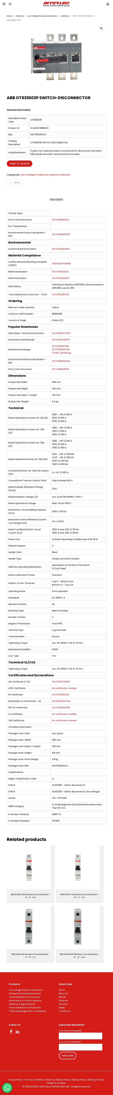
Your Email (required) (70, 1042)
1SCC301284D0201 (61, 234)
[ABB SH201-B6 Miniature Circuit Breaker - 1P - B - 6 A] (30, 927)
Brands (62, 997)
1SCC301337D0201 (61, 681)
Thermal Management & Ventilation (27, 1011)
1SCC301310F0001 (60, 346)
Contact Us (64, 1011)
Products (20, 16)
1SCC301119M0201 (60, 219)
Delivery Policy (79, 1079)
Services (63, 1004)
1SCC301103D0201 (60, 694)
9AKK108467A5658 (61, 263)
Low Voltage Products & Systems (42, 16)
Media (62, 1007)
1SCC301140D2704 (61, 701)
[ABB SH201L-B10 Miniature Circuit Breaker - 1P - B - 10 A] (30, 867)
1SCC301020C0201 (61, 333)
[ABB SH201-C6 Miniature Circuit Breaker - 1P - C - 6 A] (79, 867)
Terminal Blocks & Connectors (24, 997)
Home (9, 16)
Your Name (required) (70, 1030)
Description (56, 199)
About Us (63, 993)
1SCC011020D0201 (60, 278)
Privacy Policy (15, 1079)
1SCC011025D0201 (60, 294)
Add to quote (19, 164)
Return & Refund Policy (58, 1079)
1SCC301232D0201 (61, 248)
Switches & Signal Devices (22, 1004)
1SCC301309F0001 (61, 349)
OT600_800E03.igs (61, 352)
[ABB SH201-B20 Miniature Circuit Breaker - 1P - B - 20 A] (79, 927)
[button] (4, 3)
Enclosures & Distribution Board (25, 993)
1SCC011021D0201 (60, 271)
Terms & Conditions (34, 1079)
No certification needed (64, 688)
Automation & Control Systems (25, 1000)
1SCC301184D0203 (61, 707)
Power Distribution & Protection (25, 1007)
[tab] (56, 199)
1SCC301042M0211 (61, 339)
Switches (65, 16)
